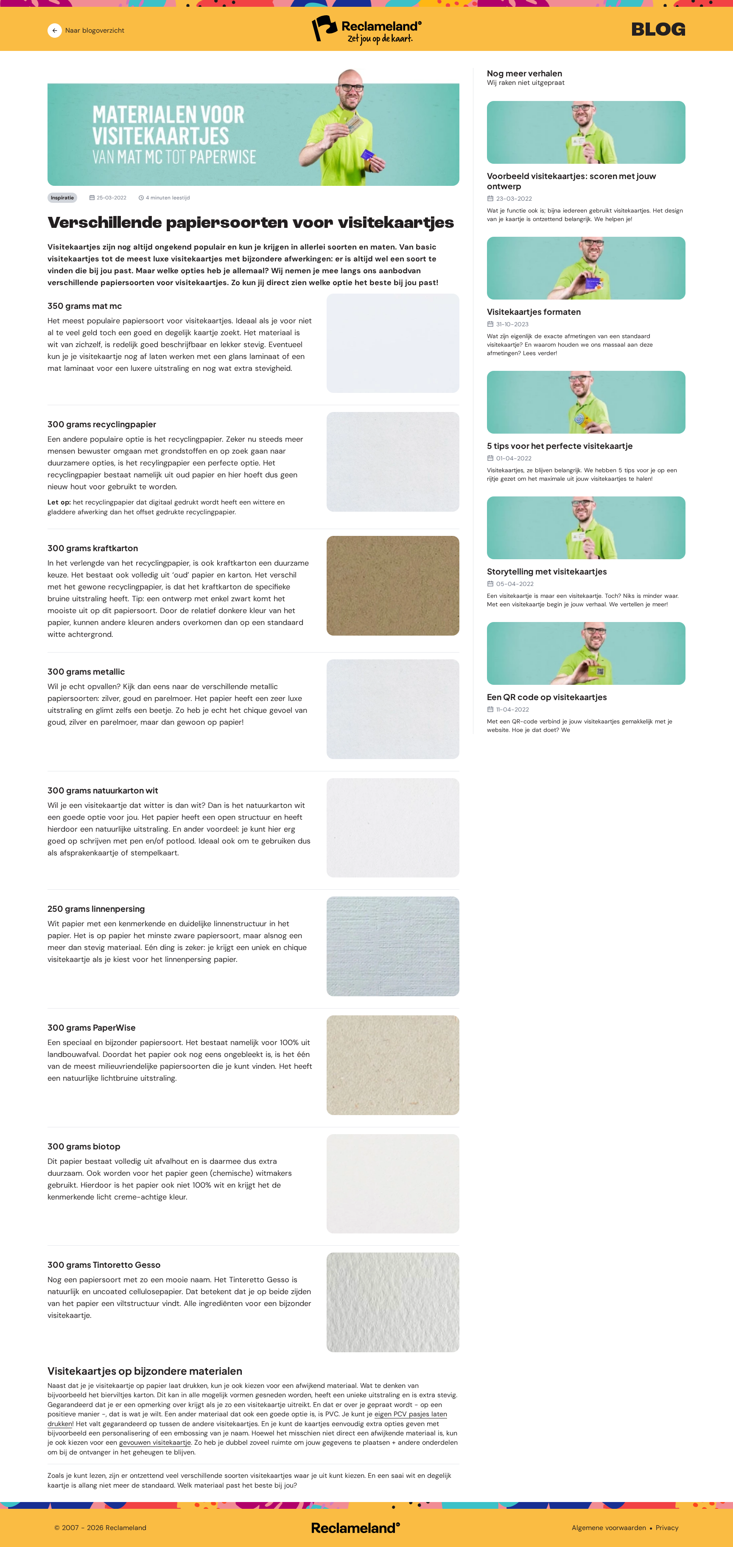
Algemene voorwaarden (609, 1527)
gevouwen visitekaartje (155, 1442)
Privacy (667, 1527)
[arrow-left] (55, 30)
